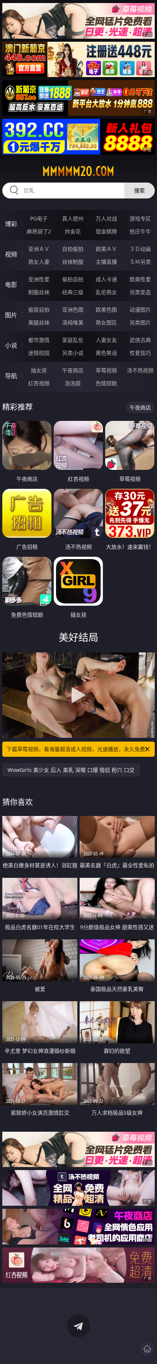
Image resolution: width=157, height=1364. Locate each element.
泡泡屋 (73, 383)
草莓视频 (106, 370)
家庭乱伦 (72, 339)
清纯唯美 (72, 322)
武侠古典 (140, 339)
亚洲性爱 (39, 279)
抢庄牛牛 (140, 231)
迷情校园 (39, 352)
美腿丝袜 (39, 322)
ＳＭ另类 (140, 261)
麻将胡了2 (39, 231)
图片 (11, 315)
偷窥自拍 (39, 309)
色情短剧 (106, 383)
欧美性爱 (140, 279)
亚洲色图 (72, 309)
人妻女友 (106, 339)
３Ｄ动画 (140, 248)
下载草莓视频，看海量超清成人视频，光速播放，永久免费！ (78, 749)
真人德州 (72, 218)
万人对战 (106, 218)
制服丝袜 (39, 292)
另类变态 (140, 292)
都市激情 (39, 339)
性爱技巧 (140, 352)
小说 (11, 345)
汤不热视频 (140, 370)
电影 (11, 284)
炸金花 (73, 231)
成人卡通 (106, 279)
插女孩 (39, 370)
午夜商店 (72, 370)
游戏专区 (140, 218)
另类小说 (72, 352)
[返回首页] (147, 1348)
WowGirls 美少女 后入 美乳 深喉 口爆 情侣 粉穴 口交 (71, 769)
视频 (11, 254)
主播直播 (106, 261)
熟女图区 (106, 322)
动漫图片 (140, 309)
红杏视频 (39, 383)
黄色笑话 (106, 352)
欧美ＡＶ (106, 248)
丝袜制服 (72, 261)
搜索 (139, 190)
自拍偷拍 (72, 248)
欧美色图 (106, 309)
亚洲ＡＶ (39, 248)
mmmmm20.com (78, 171)
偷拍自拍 (72, 279)
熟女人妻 (39, 261)
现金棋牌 (106, 231)
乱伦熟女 (106, 292)
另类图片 (140, 322)
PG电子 (39, 218)
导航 (11, 376)
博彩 (11, 224)
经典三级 (72, 292)
